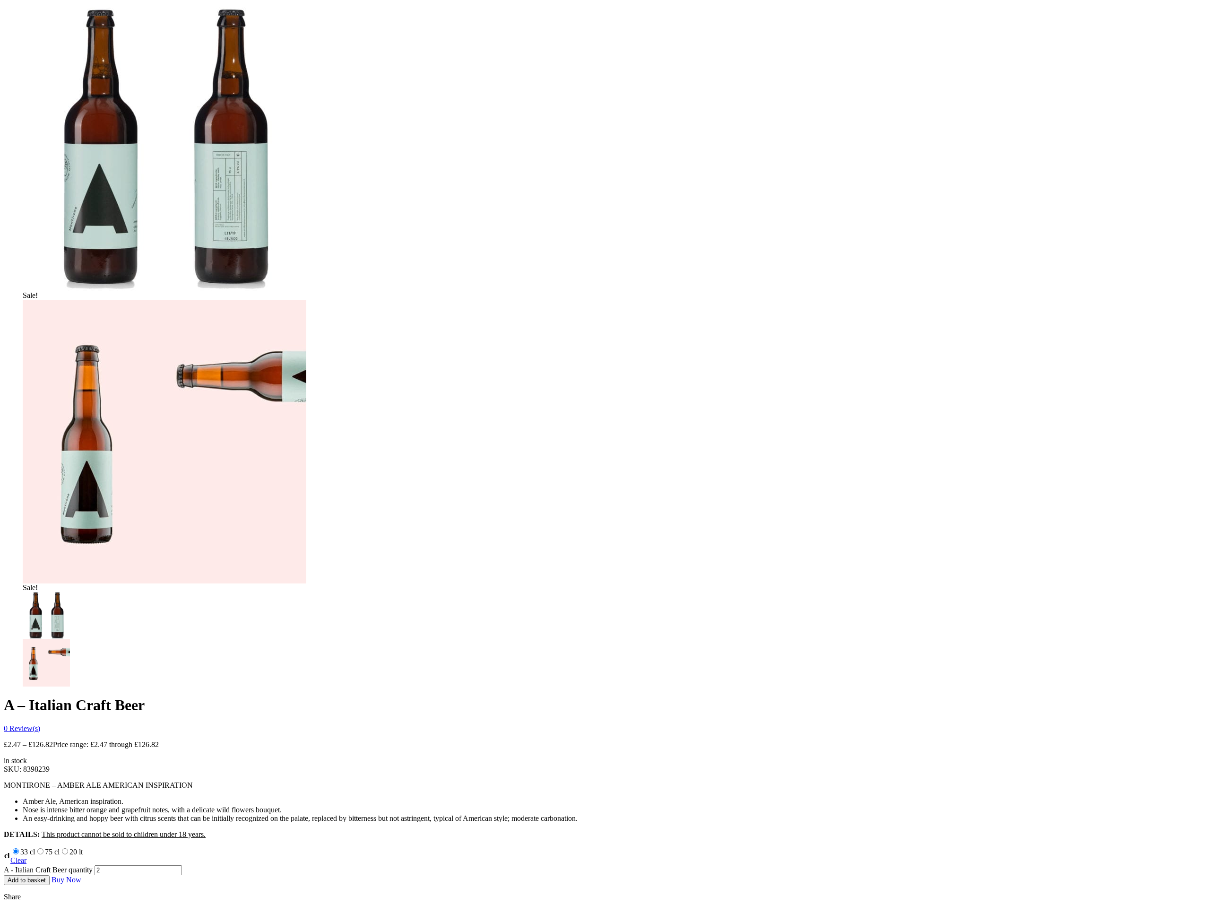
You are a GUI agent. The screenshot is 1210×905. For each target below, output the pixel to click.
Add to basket (27, 880)
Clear (18, 860)
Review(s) (22, 728)
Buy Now (66, 880)
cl (6, 856)
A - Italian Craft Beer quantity (48, 870)
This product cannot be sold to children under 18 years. (124, 834)
